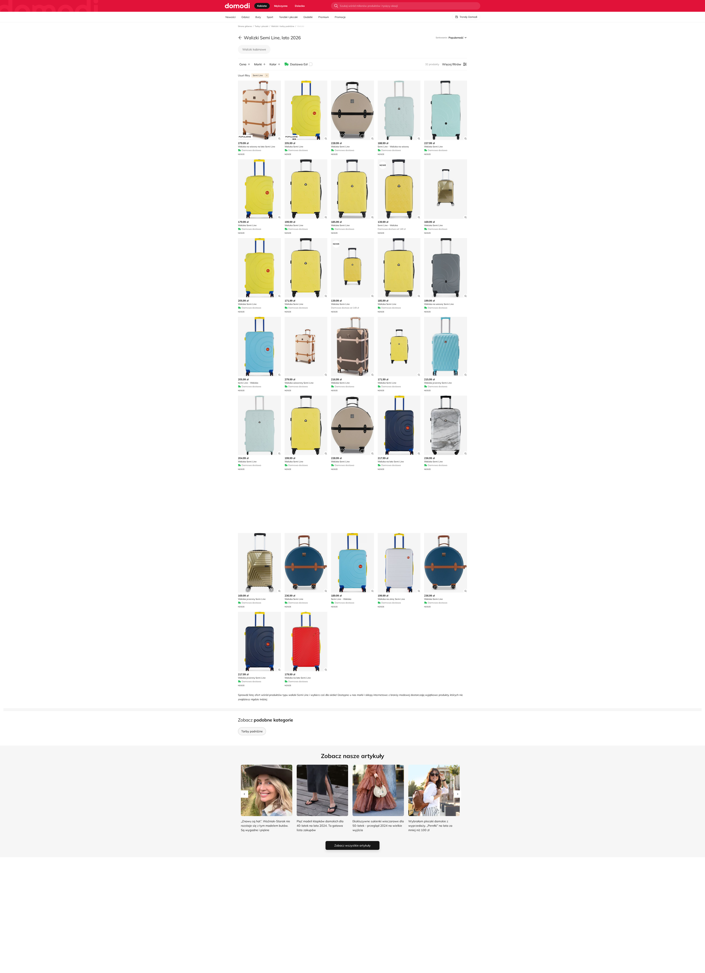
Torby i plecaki (261, 26)
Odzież (245, 17)
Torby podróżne (252, 731)
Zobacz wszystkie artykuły (352, 845)
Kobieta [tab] (262, 6)
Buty (258, 17)
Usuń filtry (244, 75)
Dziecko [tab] (300, 6)
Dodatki (307, 17)
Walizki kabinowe (254, 49)
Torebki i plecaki (288, 17)
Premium (323, 17)
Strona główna (245, 26)
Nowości (230, 17)
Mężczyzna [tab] (281, 6)
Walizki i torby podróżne (282, 26)
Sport (270, 17)
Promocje (340, 17)
